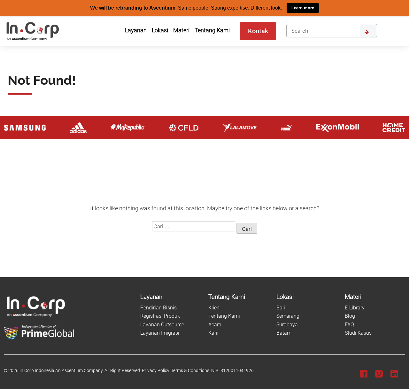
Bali (280, 308)
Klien (214, 308)
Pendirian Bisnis (158, 308)
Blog (350, 316)
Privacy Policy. (156, 370)
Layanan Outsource (162, 324)
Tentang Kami (224, 316)
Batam (283, 333)
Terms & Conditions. (190, 370)
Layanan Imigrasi (159, 333)
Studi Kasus (358, 333)
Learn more (302, 7)
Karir (213, 333)
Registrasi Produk (160, 316)
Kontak (258, 31)
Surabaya (287, 324)
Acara (214, 324)
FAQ (349, 324)
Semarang (287, 316)
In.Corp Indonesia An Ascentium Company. (61, 370)
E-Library (355, 308)
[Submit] (368, 30)
